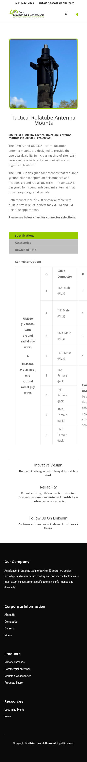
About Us (9, 615)
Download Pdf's (25, 250)
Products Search (14, 682)
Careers (9, 628)
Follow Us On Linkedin (48, 518)
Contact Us (10, 622)
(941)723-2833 (24, 2)
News (7, 716)
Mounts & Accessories (17, 676)
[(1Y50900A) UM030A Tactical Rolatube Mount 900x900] (43, 108)
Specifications (24, 235)
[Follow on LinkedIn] (43, 754)
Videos (8, 635)
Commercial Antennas (17, 669)
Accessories (23, 243)
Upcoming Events (14, 709)
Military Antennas (14, 662)
